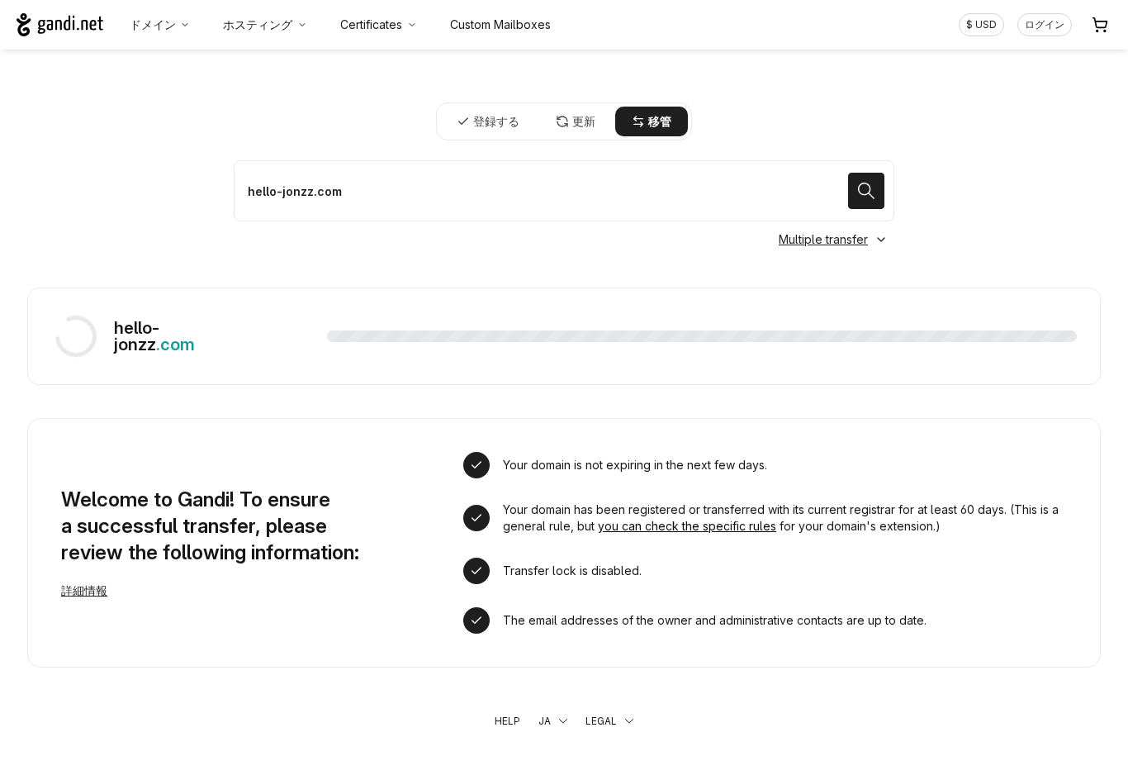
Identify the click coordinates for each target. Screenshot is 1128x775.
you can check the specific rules (687, 526)
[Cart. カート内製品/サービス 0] (1100, 25)
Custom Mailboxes (500, 24)
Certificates (371, 24)
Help (507, 721)
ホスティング (257, 24)
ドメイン (153, 24)
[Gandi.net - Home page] (60, 25)
